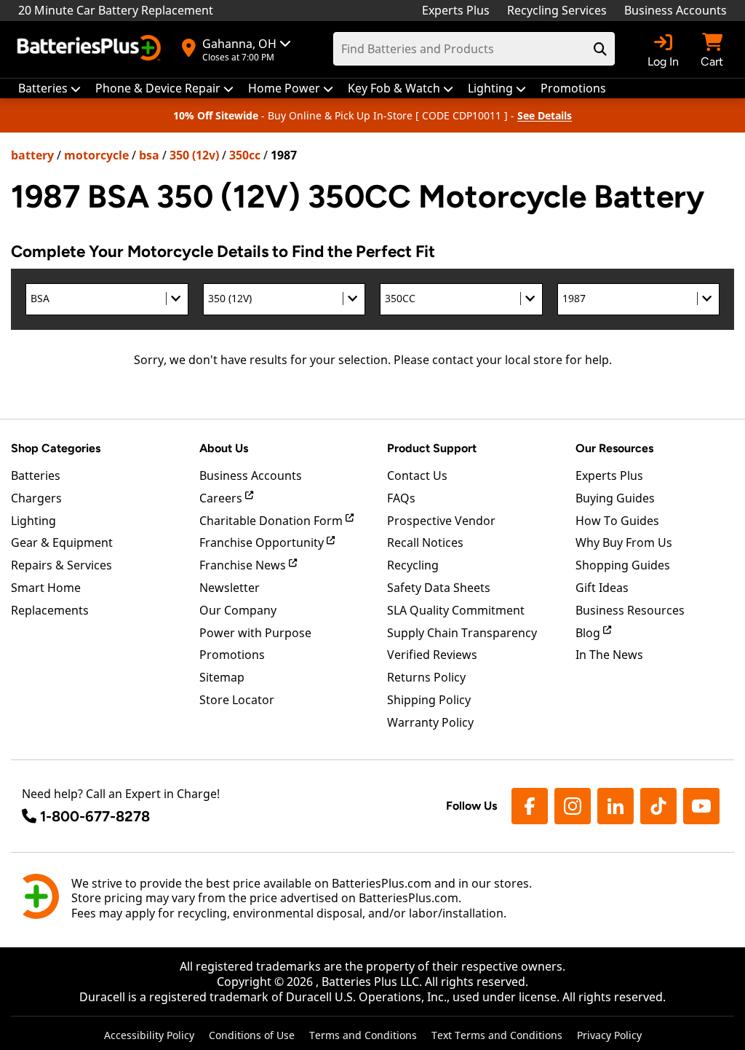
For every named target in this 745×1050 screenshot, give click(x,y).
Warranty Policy (430, 722)
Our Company (237, 610)
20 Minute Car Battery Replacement (115, 10)
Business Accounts (675, 10)
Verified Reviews (432, 655)
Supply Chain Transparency (462, 633)
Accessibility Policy (149, 1035)
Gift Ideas (602, 588)
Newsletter (229, 588)
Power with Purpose (255, 633)
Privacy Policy (609, 1035)
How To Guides (617, 521)
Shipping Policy (429, 700)
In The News (609, 655)
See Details (544, 115)
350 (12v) (194, 155)
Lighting (33, 521)
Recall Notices (425, 542)
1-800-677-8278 (95, 816)
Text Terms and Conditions (496, 1035)
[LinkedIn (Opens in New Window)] (615, 806)
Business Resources (630, 610)
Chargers (36, 498)
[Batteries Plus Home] (91, 49)
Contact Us (417, 475)
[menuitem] (49, 88)
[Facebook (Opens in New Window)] (529, 806)
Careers (222, 498)
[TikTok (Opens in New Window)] (658, 806)
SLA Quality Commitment (456, 610)
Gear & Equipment (62, 542)
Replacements (50, 610)
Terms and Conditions (363, 1035)
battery (32, 155)
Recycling (413, 565)
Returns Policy (426, 677)
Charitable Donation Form (272, 521)
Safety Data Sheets (438, 588)
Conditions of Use (252, 1035)
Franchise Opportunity (263, 542)
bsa (149, 155)
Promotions (232, 655)
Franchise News (244, 565)
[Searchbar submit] (600, 48)
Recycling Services (557, 10)
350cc (244, 155)
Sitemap (221, 677)
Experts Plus (456, 10)
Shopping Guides (622, 565)
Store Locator (236, 700)
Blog (589, 633)
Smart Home (46, 588)
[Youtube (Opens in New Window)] (701, 806)
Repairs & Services (61, 565)
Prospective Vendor (441, 521)
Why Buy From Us (623, 542)
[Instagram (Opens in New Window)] (572, 806)
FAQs (401, 498)
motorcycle (96, 155)
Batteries (35, 475)
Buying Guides (615, 498)
